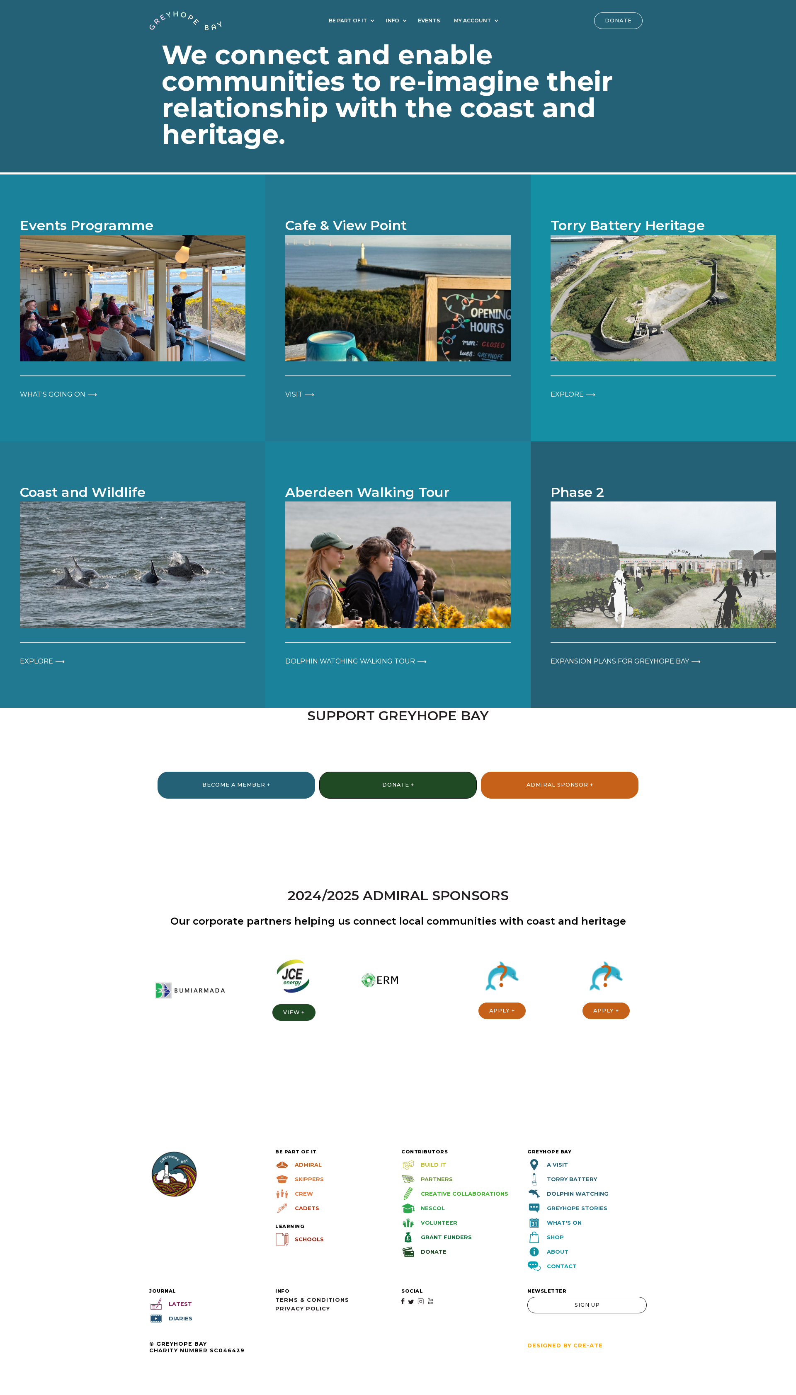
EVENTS (429, 20)
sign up (587, 1305)
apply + (502, 1011)
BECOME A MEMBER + (236, 785)
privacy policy (302, 1308)
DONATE (618, 20)
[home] (185, 20)
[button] (350, 21)
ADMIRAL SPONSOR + (560, 785)
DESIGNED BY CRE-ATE (565, 1345)
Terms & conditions (312, 1300)
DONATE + (398, 785)
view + (294, 1012)
